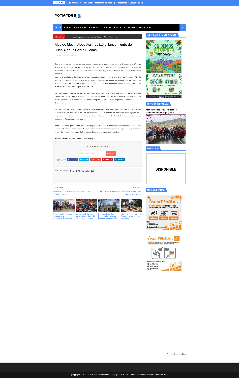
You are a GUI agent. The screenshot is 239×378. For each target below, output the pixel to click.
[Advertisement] (166, 296)
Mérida (67, 28)
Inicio (58, 28)
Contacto (119, 28)
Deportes (106, 28)
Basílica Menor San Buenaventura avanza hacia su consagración (107, 216)
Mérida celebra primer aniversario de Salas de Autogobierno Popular (98, 3)
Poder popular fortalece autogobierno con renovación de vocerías (62, 216)
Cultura (93, 28)
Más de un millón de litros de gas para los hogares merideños (131, 216)
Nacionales (80, 28)
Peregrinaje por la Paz (140, 28)
